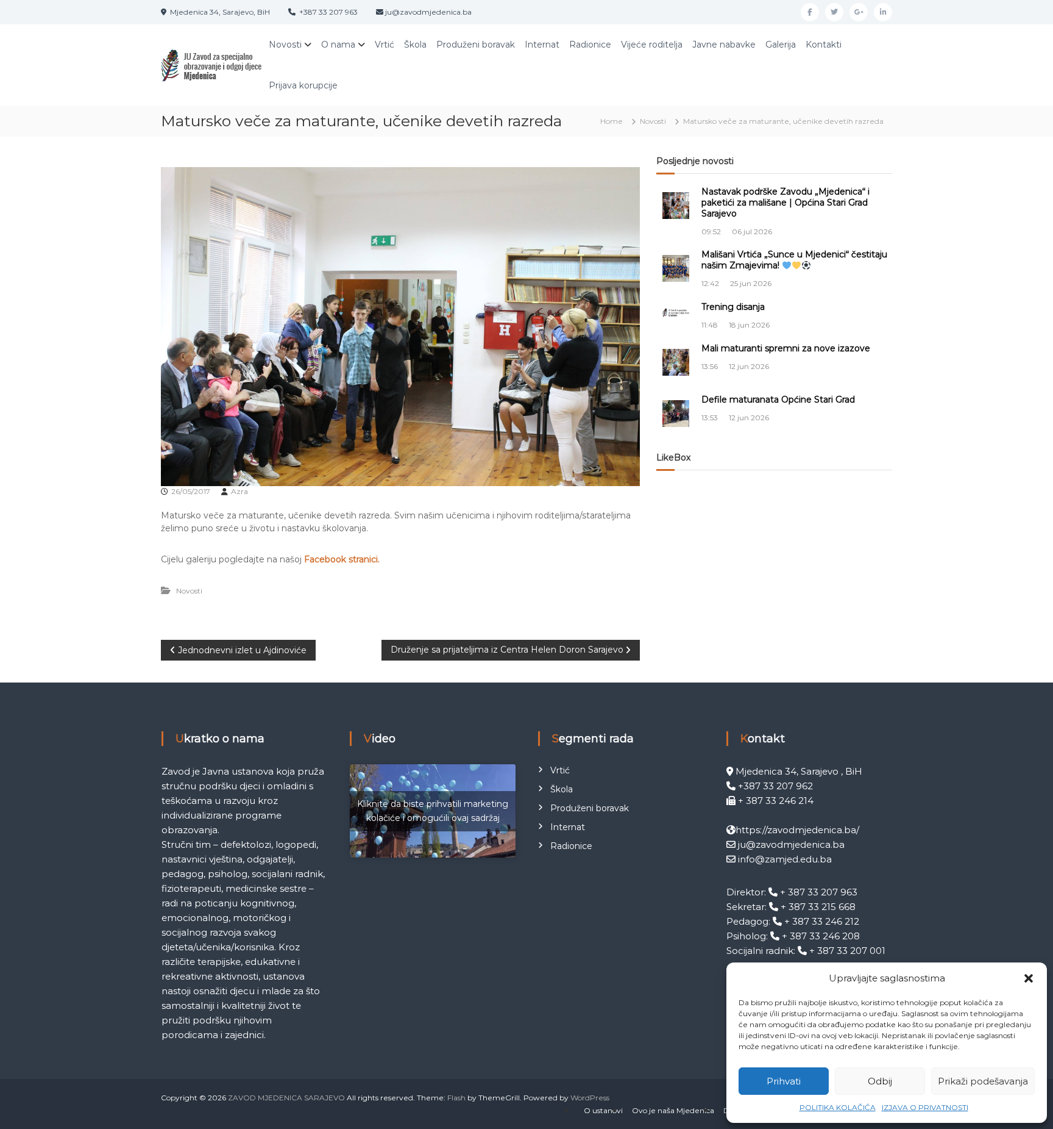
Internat (542, 44)
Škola (415, 44)
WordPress (589, 1097)
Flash (456, 1097)
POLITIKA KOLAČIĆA (838, 1107)
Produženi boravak (475, 44)
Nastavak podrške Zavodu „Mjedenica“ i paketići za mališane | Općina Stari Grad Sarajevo (785, 202)
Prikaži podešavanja (983, 1081)
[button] (1029, 978)
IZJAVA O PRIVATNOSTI (925, 1107)
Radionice (590, 44)
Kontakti (824, 44)
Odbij (880, 1081)
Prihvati (784, 1081)
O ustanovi (603, 1110)
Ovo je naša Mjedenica (673, 1110)
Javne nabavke (724, 44)
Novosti (285, 44)
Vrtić (384, 44)
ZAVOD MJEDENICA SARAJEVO (286, 1097)
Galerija (780, 44)
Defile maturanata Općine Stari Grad (778, 399)
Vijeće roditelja (651, 44)
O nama (338, 44)
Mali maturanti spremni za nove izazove (785, 348)
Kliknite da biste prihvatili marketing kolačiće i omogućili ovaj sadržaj (432, 810)
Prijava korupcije (303, 85)
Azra (239, 491)
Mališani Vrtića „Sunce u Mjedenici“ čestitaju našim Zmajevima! (794, 260)
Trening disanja (733, 306)
